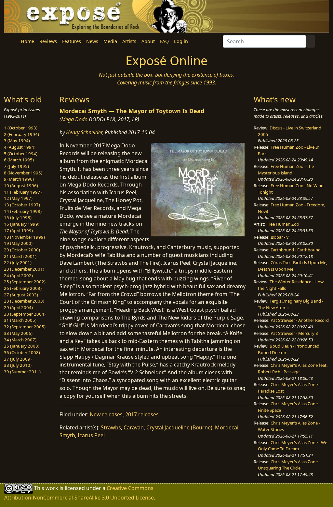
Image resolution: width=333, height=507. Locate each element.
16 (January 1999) (21, 224)
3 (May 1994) (17, 140)
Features (71, 41)
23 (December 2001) (24, 269)
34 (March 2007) (20, 340)
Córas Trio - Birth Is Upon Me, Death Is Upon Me (292, 266)
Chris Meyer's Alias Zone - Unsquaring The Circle (289, 465)
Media (110, 41)
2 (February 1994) (21, 134)
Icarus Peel (91, 435)
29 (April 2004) (18, 307)
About (148, 41)
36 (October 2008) (22, 352)
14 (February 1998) (23, 211)
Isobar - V (280, 237)
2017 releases (142, 414)
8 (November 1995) (23, 173)
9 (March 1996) (19, 179)
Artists (129, 41)
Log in (181, 41)
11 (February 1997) (23, 192)
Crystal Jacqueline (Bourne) (179, 427)
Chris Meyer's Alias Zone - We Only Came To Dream (292, 446)
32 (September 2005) (25, 327)
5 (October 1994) (20, 154)
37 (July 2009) (18, 359)
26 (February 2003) (23, 288)
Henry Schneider (84, 132)
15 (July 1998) (18, 217)
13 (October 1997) (22, 205)
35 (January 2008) (21, 346)
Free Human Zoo (282, 224)
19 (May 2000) (18, 243)
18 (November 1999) (24, 237)
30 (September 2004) (25, 314)
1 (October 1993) (20, 128)
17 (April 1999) (18, 230)
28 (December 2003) (24, 301)
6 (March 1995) (19, 160)
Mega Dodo (74, 119)
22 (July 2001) (18, 262)
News (92, 41)
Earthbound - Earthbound (296, 250)
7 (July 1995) (16, 166)
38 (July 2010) (18, 365)
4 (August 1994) (19, 147)
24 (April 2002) (18, 275)
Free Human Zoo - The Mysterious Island (286, 169)
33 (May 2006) (18, 333)
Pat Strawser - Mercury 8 (294, 333)
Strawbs (111, 427)
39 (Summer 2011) (22, 372)
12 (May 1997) (18, 198)
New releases (106, 414)
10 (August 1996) (21, 185)
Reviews (48, 41)
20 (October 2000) (22, 250)
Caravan (134, 427)
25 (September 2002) (25, 282)
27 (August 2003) (21, 295)
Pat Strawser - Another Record (300, 320)
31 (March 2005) (20, 320)
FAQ (164, 41)
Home (27, 41)
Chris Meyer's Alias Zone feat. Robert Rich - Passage (293, 368)
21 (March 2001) (20, 256)
